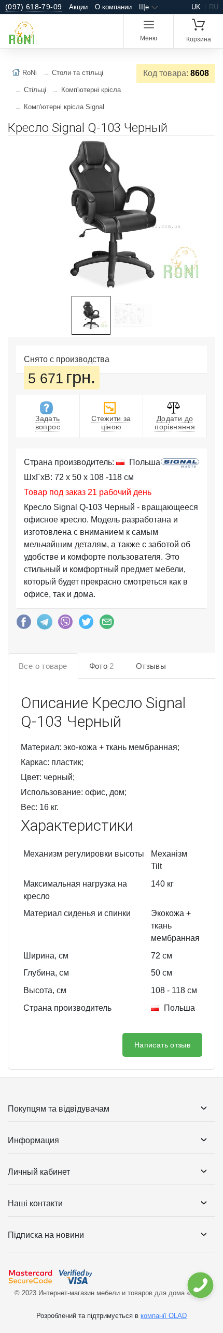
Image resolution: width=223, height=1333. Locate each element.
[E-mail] (107, 624)
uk (196, 7)
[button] (206, 147)
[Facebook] (24, 624)
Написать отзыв (162, 1045)
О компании (113, 7)
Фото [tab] (101, 666)
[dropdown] (200, 1285)
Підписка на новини (46, 1235)
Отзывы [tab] (151, 666)
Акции (78, 7)
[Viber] (65, 624)
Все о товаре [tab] (43, 666)
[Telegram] (44, 624)
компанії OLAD (164, 1316)
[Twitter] (86, 624)
